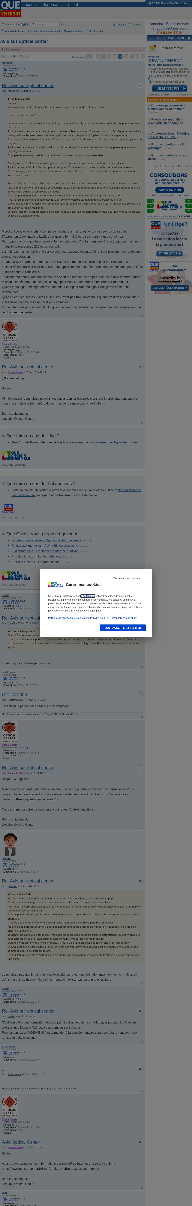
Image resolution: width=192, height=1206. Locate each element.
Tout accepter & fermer (122, 627)
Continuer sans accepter (127, 578)
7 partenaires (88, 596)
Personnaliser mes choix (123, 618)
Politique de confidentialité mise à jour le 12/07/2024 (76, 618)
